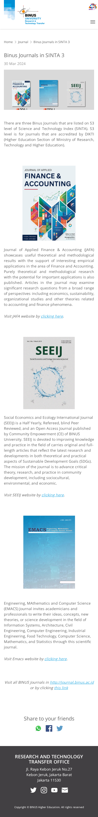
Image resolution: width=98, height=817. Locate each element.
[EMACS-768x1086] (49, 552)
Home (8, 42)
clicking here (52, 316)
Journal (23, 42)
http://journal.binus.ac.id (72, 682)
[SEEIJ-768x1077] (49, 373)
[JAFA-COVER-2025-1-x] (49, 203)
